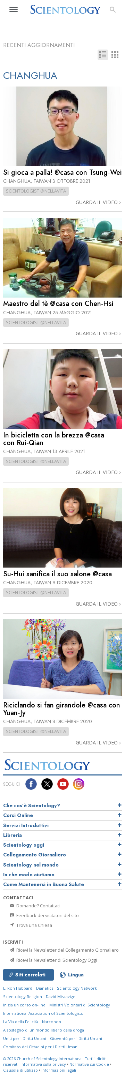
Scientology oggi (23, 844)
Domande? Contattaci (37, 905)
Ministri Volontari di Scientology (79, 1004)
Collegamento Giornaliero (34, 854)
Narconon (51, 1021)
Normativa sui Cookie (89, 1064)
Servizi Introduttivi (26, 825)
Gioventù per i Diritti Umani (76, 1038)
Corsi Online (18, 815)
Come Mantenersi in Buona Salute (43, 884)
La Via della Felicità (20, 1021)
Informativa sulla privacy (43, 1064)
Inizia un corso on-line (24, 1004)
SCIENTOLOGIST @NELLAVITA (36, 191)
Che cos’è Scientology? (31, 805)
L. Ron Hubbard (17, 988)
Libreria (12, 835)
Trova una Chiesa (33, 925)
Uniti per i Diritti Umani (24, 1038)
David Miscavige (60, 996)
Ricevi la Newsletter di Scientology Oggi (56, 960)
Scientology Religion (22, 996)
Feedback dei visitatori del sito (47, 915)
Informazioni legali (58, 1070)
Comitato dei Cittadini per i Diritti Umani (40, 1046)
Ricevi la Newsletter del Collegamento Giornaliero (67, 950)
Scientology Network (77, 988)
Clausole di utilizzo (20, 1070)
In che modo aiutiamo (29, 874)
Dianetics (44, 988)
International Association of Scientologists (43, 1013)
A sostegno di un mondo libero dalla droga (43, 1030)
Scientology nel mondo (31, 864)
